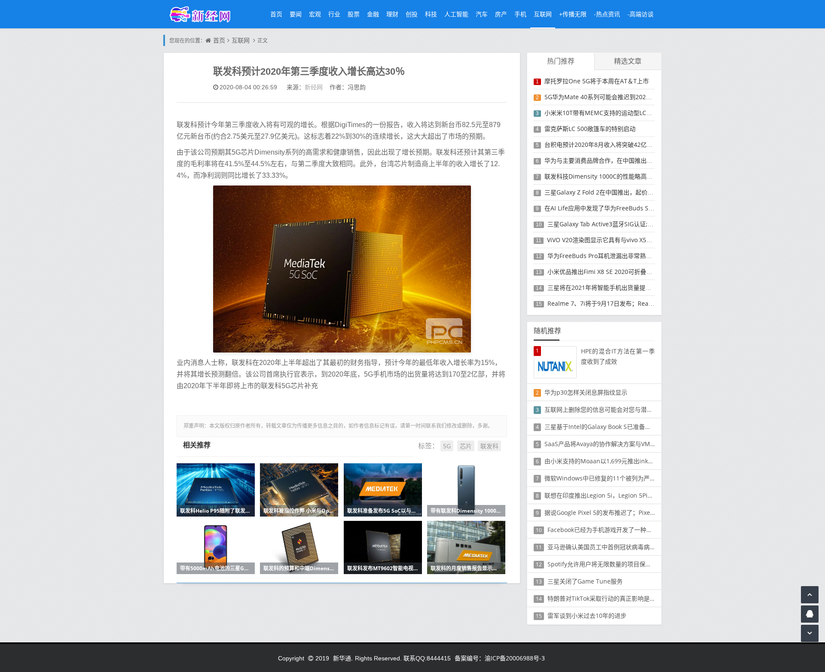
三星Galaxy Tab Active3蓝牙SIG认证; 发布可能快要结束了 (625, 224)
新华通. (343, 658)
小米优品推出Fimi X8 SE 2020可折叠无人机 (605, 272)
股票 (354, 14)
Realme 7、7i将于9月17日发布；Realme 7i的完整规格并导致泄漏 (636, 303)
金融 (373, 14)
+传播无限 (573, 14)
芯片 (466, 446)
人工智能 (456, 14)
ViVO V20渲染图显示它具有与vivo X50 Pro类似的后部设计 (625, 240)
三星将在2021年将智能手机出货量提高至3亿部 (610, 287)
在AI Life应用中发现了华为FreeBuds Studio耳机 (609, 208)
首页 (276, 14)
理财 (392, 14)
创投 (412, 14)
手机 (520, 14)
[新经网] (204, 14)
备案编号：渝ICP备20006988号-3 (500, 658)
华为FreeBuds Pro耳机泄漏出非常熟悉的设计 (608, 256)
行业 (334, 14)
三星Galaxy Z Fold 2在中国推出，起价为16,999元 (611, 192)
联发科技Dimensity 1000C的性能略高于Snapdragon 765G (624, 176)
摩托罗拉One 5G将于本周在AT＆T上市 (596, 81)
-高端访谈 (640, 14)
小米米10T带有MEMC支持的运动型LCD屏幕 (603, 113)
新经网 (314, 87)
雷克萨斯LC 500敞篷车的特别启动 (590, 129)
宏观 (315, 14)
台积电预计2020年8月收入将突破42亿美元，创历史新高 (619, 144)
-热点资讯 (607, 14)
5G (447, 446)
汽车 (482, 14)
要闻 (296, 14)
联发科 (489, 446)
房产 (501, 14)
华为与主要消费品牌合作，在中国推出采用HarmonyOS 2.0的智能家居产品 (645, 160)
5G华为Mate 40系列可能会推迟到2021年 (599, 97)
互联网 (543, 14)
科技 (431, 14)
